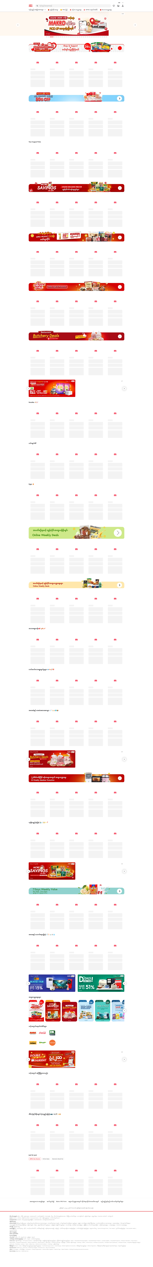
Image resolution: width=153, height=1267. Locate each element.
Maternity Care (25, 1251)
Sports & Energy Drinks (103, 1228)
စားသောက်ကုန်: (13, 1223)
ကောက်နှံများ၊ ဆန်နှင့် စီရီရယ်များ (88, 1223)
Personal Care (41, 1247)
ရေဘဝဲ (33, 1237)
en (122, 2)
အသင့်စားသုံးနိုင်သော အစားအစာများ (103, 1223)
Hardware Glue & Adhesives (111, 1242)
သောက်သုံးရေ (20, 1228)
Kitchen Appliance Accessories (69, 1245)
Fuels (20, 1245)
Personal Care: (13, 1247)
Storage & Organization (21, 1242)
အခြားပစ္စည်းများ (45, 1218)
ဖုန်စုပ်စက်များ (88, 1216)
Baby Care (18, 1251)
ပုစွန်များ (29, 1237)
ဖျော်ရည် (57, 1228)
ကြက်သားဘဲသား (25, 1218)
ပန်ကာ (18, 1216)
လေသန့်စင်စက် (80, 1216)
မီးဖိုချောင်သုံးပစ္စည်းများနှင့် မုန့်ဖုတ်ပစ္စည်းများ (32, 1245)
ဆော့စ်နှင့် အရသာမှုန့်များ (77, 1225)
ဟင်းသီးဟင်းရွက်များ (35, 1239)
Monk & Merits (41, 1242)
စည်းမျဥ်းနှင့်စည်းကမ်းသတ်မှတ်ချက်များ (112, 1201)
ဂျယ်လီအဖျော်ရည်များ (120, 1228)
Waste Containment (32, 1242)
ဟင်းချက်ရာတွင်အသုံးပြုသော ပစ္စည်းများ (68, 1223)
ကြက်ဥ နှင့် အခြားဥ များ (21, 1223)
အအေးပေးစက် (33, 1216)
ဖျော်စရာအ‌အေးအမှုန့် (49, 1228)
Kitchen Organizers (92, 1245)
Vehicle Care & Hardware (41, 1244)
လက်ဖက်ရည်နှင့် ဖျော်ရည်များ (83, 1228)
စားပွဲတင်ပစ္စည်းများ (122, 1245)
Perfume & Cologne (32, 1247)
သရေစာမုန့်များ (112, 1225)
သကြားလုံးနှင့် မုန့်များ (103, 1225)
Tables (83, 1242)
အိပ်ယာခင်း (48, 1242)
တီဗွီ (22, 1216)
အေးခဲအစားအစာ (38, 1219)
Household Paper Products (95, 1240)
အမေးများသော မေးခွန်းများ (37, 1201)
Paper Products (65, 1249)
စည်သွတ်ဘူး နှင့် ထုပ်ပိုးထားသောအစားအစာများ (37, 1223)
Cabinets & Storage (56, 1242)
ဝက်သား (19, 1218)
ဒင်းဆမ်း (19, 1219)
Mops (72, 1240)
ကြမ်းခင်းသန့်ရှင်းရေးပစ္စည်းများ (63, 1240)
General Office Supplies (48, 1249)
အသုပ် (28, 1239)
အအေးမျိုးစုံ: (12, 1228)
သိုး (40, 1218)
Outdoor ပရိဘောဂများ (71, 1242)
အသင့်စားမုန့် (68, 1225)
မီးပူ (52, 1216)
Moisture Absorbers (125, 1240)
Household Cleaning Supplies (81, 1240)
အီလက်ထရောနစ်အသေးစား (60, 1216)
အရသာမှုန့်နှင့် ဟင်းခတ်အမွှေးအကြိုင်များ (18, 1225)
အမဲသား (14, 1218)
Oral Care (25, 1247)
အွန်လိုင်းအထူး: (13, 1221)
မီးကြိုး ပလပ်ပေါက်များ (71, 1216)
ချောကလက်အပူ (93, 1228)
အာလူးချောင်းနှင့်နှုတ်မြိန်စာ (27, 1219)
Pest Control (134, 1240)
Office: (11, 1249)
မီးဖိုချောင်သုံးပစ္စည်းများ (81, 1245)
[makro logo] (31, 5)
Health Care (19, 1247)
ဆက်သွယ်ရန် (50, 1201)
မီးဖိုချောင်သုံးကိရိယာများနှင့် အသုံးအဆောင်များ (107, 1245)
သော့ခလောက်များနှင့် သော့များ (133, 1242)
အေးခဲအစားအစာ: (13, 1219)
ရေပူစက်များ (94, 1216)
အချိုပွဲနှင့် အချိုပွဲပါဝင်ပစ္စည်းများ (58, 1225)
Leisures (22, 1244)
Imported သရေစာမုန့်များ (122, 1225)
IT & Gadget (15, 1249)
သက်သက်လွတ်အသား (55, 1218)
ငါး (19, 1237)
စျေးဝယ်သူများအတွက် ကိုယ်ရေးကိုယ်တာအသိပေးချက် (83, 1201)
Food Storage (58, 1245)
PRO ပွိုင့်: (11, 1226)
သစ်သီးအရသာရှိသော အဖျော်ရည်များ (67, 1228)
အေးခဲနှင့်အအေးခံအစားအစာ (49, 1219)
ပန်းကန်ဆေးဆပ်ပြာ (37, 1240)
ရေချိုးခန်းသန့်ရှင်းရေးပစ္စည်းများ (49, 1240)
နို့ (15, 1228)
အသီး (25, 1239)
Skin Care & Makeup (50, 1247)
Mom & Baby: (13, 1251)
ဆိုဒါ (25, 1228)
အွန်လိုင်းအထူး (17, 1226)
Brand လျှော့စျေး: (13, 1235)
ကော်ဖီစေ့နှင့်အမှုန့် (40, 1228)
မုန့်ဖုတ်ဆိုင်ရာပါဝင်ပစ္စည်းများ (44, 1225)
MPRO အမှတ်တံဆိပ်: (14, 1233)
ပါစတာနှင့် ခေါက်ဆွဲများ (125, 1223)
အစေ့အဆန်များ (116, 1223)
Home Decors (89, 1242)
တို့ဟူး (35, 1225)
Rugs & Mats (12, 1242)
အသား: (11, 1218)
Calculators (28, 1249)
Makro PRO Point (61, 1201)
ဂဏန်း (16, 1237)
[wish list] (113, 5)
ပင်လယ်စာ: (12, 1237)
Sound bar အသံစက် (102, 1216)
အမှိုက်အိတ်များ (18, 1240)
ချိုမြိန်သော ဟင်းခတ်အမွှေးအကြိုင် (91, 1225)
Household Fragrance (115, 1240)
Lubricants (12, 1244)
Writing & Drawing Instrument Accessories (78, 1249)
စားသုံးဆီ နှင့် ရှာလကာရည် (53, 1223)
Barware (16, 1245)
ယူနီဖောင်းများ (56, 1244)
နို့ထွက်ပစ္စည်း (30, 1225)
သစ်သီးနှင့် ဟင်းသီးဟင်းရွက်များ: (16, 1239)
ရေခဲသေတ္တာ (26, 1216)
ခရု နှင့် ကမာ (23, 1237)
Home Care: (12, 1240)
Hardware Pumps (122, 1242)
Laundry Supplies (105, 1240)
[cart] (118, 5)
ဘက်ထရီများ (22, 1249)
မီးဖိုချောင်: (12, 1245)
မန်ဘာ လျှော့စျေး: (13, 1232)
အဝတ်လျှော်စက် (40, 1216)
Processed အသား (34, 1218)
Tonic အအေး (112, 1228)
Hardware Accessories (99, 1242)
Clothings (50, 1244)
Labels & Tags (57, 1249)
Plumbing (17, 1244)
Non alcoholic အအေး (131, 1228)
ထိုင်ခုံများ (63, 1242)
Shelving (79, 1242)
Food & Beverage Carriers (48, 1245)
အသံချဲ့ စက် (110, 1216)
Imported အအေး (13, 1230)
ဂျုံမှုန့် (79, 1223)
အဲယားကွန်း (47, 1216)
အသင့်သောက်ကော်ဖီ (31, 1228)
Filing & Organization (36, 1249)
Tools (27, 1244)
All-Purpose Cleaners (27, 1240)
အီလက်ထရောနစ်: (13, 1216)
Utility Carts (31, 1244)
